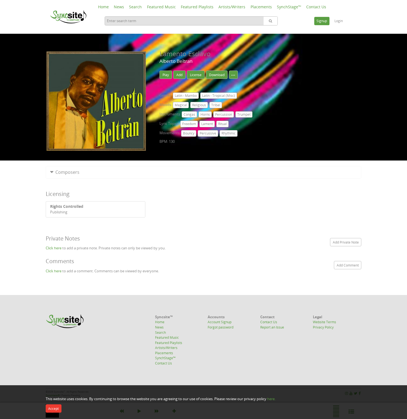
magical (181, 105)
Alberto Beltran (175, 61)
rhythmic (228, 133)
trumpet (244, 114)
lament (207, 123)
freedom (189, 123)
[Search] (270, 21)
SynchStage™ (289, 6)
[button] (203, 172)
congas (189, 114)
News (119, 6)
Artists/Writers (231, 6)
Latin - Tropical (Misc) (218, 95)
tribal (215, 105)
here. (271, 398)
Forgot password (220, 327)
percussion (223, 114)
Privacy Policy (323, 327)
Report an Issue (272, 327)
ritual (222, 123)
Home (103, 6)
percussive (208, 133)
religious (199, 105)
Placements (261, 6)
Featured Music (161, 6)
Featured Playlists (197, 6)
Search (135, 6)
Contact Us (316, 6)
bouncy (188, 133)
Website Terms (324, 322)
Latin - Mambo (186, 95)
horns (205, 114)
